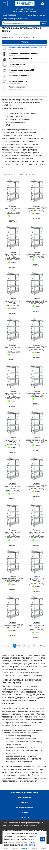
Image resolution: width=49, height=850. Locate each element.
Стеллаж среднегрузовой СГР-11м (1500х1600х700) (36, 580)
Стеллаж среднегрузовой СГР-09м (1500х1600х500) (12, 533)
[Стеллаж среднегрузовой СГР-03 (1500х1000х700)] (36, 191)
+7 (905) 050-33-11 (24, 9)
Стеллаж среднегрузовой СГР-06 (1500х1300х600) (36, 347)
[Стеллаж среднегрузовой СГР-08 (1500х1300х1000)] (36, 422)
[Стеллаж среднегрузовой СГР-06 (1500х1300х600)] (36, 330)
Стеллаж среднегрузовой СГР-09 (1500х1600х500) (36, 486)
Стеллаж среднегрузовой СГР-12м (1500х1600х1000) (37, 626)
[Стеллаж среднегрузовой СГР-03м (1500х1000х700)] (12, 237)
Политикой (31, 845)
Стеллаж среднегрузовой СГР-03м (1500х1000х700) (12, 255)
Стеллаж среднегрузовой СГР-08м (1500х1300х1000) (13, 487)
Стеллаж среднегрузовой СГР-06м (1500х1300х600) (12, 394)
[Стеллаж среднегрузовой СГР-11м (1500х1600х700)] (36, 561)
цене (21, 174)
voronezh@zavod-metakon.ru (36, 15)
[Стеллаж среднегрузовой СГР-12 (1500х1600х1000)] (12, 607)
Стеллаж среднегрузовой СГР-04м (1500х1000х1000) (13, 302)
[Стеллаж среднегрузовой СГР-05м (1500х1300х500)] (12, 330)
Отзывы (24, 812)
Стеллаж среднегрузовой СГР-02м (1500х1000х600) (12, 209)
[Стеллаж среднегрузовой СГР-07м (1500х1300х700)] (12, 422)
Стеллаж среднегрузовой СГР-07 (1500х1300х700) (36, 393)
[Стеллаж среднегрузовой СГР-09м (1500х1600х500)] (12, 515)
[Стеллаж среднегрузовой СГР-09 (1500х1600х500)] (36, 468)
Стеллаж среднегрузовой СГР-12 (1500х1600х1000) (12, 625)
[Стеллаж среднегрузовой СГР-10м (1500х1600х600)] (36, 515)
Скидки (24, 802)
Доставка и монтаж (24, 807)
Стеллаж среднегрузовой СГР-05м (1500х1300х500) (12, 348)
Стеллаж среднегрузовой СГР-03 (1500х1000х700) (36, 208)
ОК (42, 839)
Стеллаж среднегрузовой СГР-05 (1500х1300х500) (36, 301)
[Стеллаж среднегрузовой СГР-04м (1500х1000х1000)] (12, 283)
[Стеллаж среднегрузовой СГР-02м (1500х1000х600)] (12, 191)
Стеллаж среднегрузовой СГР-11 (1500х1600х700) (12, 578)
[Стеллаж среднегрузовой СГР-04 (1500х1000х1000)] (36, 237)
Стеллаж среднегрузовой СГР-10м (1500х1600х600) (36, 533)
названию (30, 174)
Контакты (24, 817)
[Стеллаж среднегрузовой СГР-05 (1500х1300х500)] (36, 283)
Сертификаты (24, 798)
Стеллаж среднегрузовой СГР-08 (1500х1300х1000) (36, 439)
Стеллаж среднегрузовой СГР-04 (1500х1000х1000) (36, 254)
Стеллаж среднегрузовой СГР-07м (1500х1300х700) (12, 441)
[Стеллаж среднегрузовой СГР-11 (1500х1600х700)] (12, 561)
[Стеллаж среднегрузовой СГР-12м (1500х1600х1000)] (36, 607)
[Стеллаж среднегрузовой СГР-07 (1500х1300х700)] (36, 376)
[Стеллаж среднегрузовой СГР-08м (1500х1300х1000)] (12, 468)
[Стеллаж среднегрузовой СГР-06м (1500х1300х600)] (12, 376)
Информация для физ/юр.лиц (24, 793)
